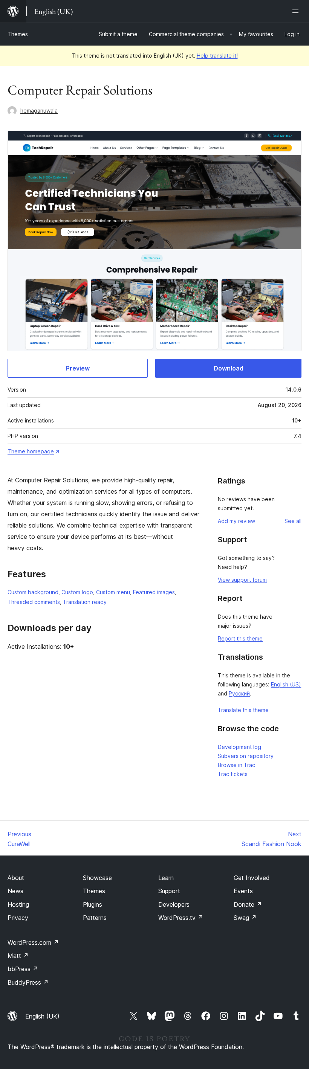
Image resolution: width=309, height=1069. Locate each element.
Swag (245, 917)
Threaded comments (34, 602)
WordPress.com (33, 942)
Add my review (236, 521)
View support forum (242, 579)
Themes (18, 34)
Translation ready (85, 602)
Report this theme (240, 638)
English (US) (286, 684)
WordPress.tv (180, 917)
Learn (166, 877)
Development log (239, 747)
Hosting (18, 904)
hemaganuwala (39, 110)
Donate (248, 904)
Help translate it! (217, 55)
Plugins (92, 904)
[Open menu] (297, 11)
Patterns (95, 917)
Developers (174, 904)
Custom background (33, 592)
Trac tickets (233, 774)
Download (228, 368)
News (15, 891)
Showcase (97, 877)
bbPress (23, 969)
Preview (78, 368)
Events (243, 891)
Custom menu (113, 592)
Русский (239, 693)
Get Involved (252, 877)
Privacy (18, 917)
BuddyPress (28, 982)
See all (293, 521)
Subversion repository (246, 756)
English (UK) (42, 1016)
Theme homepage (31, 451)
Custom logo (77, 592)
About (16, 877)
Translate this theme (243, 710)
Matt (18, 955)
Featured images (154, 592)
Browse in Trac (236, 765)
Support (169, 891)
